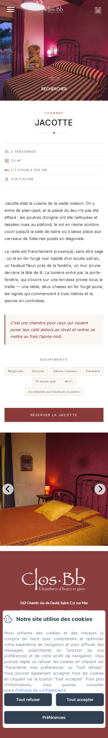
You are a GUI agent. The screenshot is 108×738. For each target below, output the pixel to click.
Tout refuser (28, 699)
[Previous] (8, 489)
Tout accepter (80, 699)
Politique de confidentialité (40, 690)
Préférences (54, 717)
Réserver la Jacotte (54, 415)
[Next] (99, 489)
